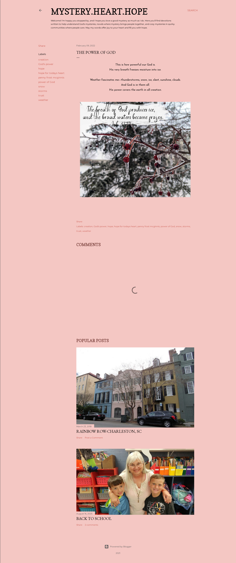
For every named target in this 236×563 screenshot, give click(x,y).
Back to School (94, 518)
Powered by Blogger (120, 546)
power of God (46, 82)
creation (43, 59)
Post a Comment (94, 437)
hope (41, 68)
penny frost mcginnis (51, 77)
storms (42, 91)
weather (43, 100)
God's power (45, 64)
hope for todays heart (51, 73)
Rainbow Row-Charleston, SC (109, 431)
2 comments (91, 525)
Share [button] (41, 45)
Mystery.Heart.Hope (99, 11)
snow (41, 86)
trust (41, 95)
